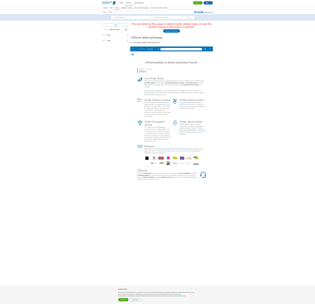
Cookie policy (177, 294)
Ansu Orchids (178, 149)
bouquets (161, 127)
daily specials (148, 85)
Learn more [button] (135, 299)
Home (121, 3)
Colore (109, 40)
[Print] (205, 49)
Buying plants (183, 102)
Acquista (128, 3)
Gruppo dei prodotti (114, 29)
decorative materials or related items (194, 130)
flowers (167, 102)
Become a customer (171, 31)
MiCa (158, 149)
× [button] (196, 289)
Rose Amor (188, 149)
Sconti (108, 35)
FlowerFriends (139, 3)
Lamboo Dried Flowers (167, 149)
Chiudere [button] (123, 299)
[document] (157, 292)
